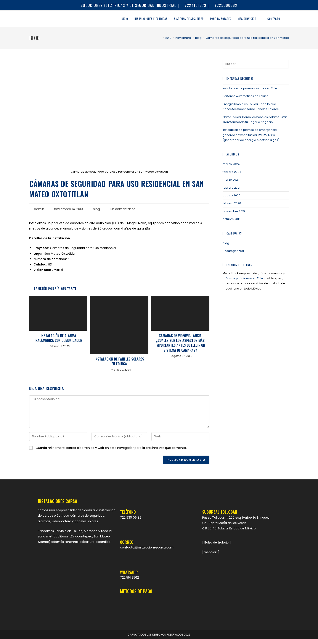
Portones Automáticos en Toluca (245, 96)
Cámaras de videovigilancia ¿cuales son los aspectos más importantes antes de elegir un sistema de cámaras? (180, 343)
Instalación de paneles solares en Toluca (119, 361)
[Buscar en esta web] (256, 64)
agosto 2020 (231, 195)
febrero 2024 (232, 172)
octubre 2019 (232, 219)
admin (39, 209)
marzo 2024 (231, 164)
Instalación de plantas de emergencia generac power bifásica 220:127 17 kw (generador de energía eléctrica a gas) (251, 135)
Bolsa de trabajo (216, 542)
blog (96, 209)
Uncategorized (233, 251)
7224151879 (194, 5)
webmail (210, 552)
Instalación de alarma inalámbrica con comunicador (58, 338)
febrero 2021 (231, 188)
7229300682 (225, 5)
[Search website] (287, 19)
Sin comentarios (122, 209)
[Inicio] (160, 38)
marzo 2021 (231, 180)
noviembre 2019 (234, 211)
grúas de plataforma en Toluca (245, 278)
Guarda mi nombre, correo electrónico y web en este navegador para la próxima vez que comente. (111, 448)
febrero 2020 (232, 203)
